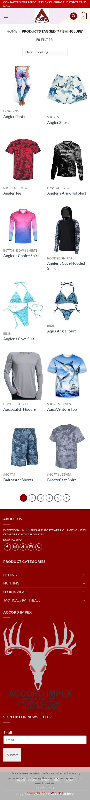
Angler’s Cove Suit (18, 339)
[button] (6, 16)
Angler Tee (12, 193)
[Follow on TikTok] (23, 547)
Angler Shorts (59, 122)
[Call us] (38, 547)
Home (12, 31)
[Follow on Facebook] (7, 547)
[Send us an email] (31, 547)
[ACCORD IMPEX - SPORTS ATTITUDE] (42, 16)
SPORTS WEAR (15, 592)
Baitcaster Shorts (18, 480)
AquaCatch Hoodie (19, 409)
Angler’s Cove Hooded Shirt (66, 266)
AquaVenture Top (62, 409)
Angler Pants (14, 116)
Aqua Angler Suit (61, 331)
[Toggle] (84, 574)
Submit (12, 755)
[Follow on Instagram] (15, 547)
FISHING (10, 575)
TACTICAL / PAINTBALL (21, 600)
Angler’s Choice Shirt (21, 255)
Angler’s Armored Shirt (66, 193)
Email (8, 732)
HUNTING (11, 583)
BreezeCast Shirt (61, 480)
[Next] (66, 498)
